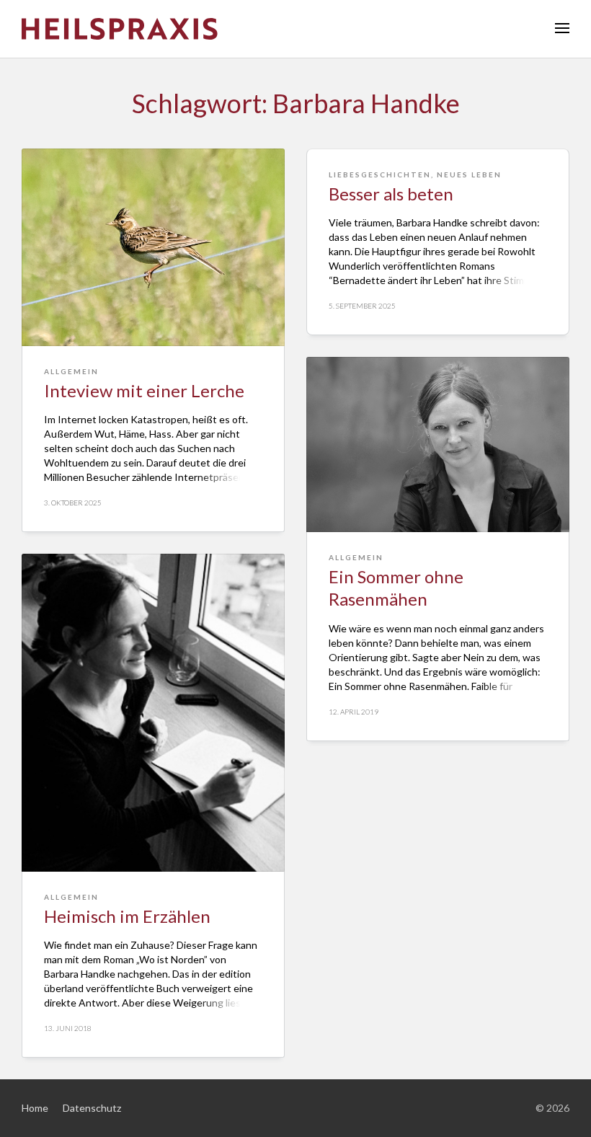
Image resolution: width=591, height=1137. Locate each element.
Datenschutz (92, 1108)
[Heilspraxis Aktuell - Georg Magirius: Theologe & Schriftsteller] (295, 29)
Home (35, 1108)
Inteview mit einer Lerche (144, 390)
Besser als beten (391, 193)
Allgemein (71, 371)
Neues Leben (469, 174)
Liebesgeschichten (380, 174)
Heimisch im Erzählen (127, 916)
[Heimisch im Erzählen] (153, 713)
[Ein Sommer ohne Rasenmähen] (437, 444)
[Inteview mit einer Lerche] (153, 247)
